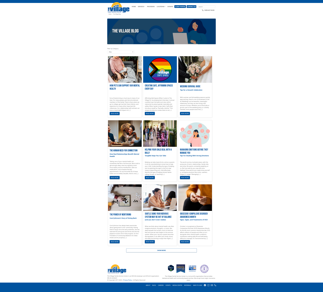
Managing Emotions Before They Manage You (194, 151)
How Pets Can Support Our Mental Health (125, 87)
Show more (161, 250)
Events (168, 285)
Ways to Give (197, 285)
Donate (170, 6)
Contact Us (191, 6)
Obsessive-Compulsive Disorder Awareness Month (194, 215)
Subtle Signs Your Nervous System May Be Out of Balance (158, 215)
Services (141, 6)
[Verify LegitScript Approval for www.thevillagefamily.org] (171, 269)
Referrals (187, 285)
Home (134, 6)
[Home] (119, 7)
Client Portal (180, 6)
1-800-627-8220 (209, 10)
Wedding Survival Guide (190, 86)
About (148, 285)
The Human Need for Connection (123, 150)
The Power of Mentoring (120, 214)
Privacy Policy (127, 280)
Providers (151, 6)
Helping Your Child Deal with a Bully (158, 151)
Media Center (177, 285)
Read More (115, 113)
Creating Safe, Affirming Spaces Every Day (159, 87)
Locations (160, 6)
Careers (161, 285)
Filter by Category (112, 49)
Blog (154, 285)
